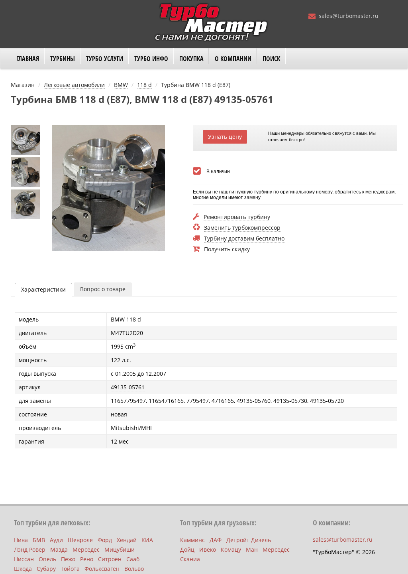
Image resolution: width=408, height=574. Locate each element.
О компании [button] (233, 58)
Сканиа (190, 559)
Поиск (271, 58)
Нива (21, 540)
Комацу (231, 549)
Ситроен (110, 559)
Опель (47, 559)
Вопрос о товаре (103, 289)
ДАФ (216, 540)
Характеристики (43, 289)
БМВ (39, 540)
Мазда (59, 549)
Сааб (132, 559)
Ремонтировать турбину (237, 217)
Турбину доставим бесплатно (244, 238)
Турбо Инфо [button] (151, 58)
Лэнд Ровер (29, 549)
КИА (147, 540)
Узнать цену (225, 136)
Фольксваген (102, 568)
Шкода (23, 568)
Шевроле (80, 540)
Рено (86, 559)
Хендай (127, 540)
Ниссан (24, 559)
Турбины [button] (62, 58)
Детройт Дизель (248, 540)
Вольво (134, 568)
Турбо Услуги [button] (104, 58)
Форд (105, 540)
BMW (121, 85)
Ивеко (207, 549)
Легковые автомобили (74, 85)
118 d (144, 85)
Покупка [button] (191, 58)
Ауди (56, 540)
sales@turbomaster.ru (349, 16)
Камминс (192, 540)
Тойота (70, 568)
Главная (27, 58)
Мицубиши (119, 549)
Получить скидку (227, 249)
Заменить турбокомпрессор (242, 228)
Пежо (68, 559)
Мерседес (86, 549)
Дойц (187, 549)
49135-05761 (128, 387)
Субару (46, 568)
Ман (252, 549)
